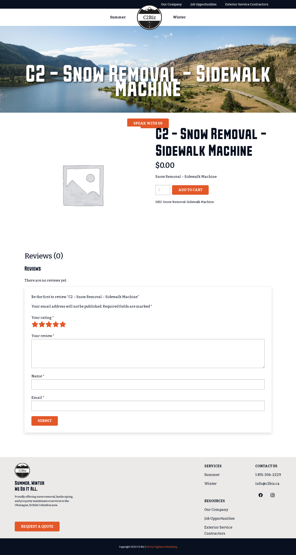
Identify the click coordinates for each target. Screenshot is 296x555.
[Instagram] (272, 495)
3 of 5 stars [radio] (48, 324)
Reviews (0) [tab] (43, 256)
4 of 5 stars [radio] (55, 324)
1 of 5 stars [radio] (34, 324)
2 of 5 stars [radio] (41, 324)
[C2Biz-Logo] (149, 17)
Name (37, 376)
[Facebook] (260, 495)
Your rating (42, 318)
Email (37, 398)
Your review (42, 336)
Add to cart (190, 190)
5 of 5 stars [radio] (62, 324)
